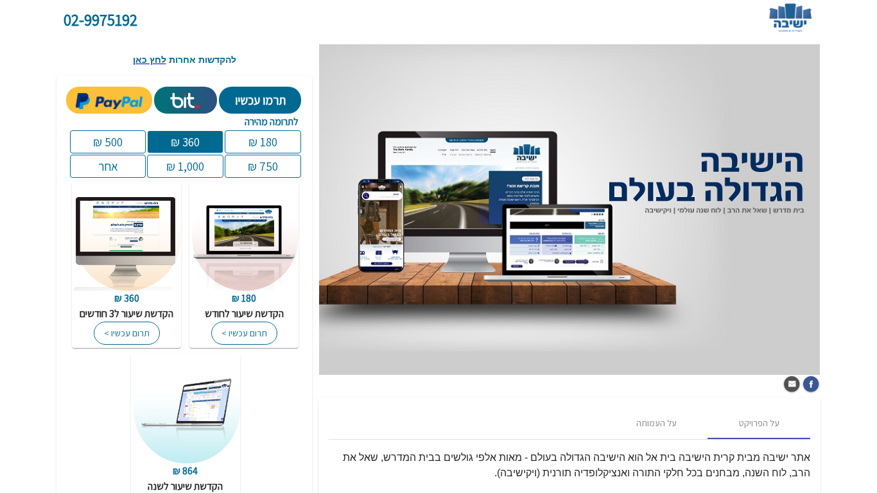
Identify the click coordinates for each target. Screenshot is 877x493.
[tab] (759, 423)
